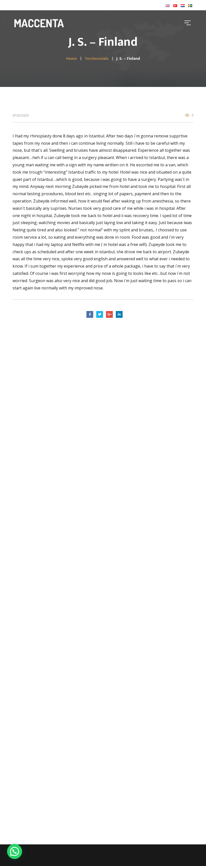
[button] (14, 851)
